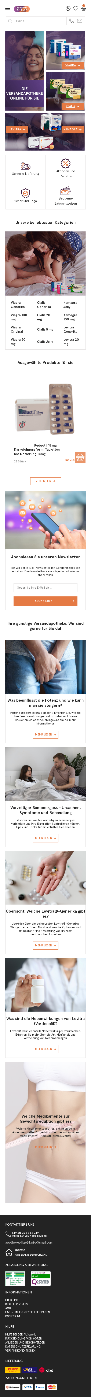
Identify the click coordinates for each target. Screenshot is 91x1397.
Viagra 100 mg (19, 317)
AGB (8, 1308)
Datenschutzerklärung (23, 1346)
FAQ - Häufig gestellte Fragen (27, 1312)
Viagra (70, 65)
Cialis (70, 106)
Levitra (15, 129)
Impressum (12, 1316)
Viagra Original (17, 329)
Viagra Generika (18, 305)
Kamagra (70, 129)
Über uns (11, 1300)
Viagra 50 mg (18, 342)
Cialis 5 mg (45, 329)
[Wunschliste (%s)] (74, 9)
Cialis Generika (44, 305)
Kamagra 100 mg (70, 317)
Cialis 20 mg (43, 317)
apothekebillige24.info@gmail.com (28, 1242)
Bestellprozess (16, 1304)
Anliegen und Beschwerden (25, 1342)
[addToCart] (80, 457)
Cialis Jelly (45, 341)
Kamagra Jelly (70, 305)
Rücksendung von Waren (23, 1338)
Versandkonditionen (20, 1350)
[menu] (7, 9)
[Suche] (10, 21)
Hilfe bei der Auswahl (20, 1334)
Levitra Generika (70, 329)
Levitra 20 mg (71, 342)
